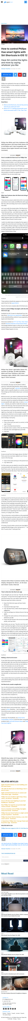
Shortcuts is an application (14, 315)
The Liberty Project (7, 1014)
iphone (11, 845)
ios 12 (11, 843)
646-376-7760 (7, 1001)
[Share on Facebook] (7, 75)
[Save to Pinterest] (20, 75)
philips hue (16, 843)
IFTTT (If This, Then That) (20, 322)
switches (17, 388)
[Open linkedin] (15, 1009)
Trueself (13, 1013)
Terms (19, 1019)
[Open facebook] (6, 1009)
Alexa (8, 709)
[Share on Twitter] (15, 75)
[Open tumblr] (13, 1009)
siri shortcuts (5, 843)
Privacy (15, 1019)
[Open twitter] (3, 1009)
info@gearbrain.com (8, 999)
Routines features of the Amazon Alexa (16, 323)
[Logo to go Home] (8, 2)
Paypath (22, 1013)
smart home (24, 843)
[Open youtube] (10, 1009)
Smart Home (4, 23)
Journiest (18, 1013)
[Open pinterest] (8, 1009)
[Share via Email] (24, 75)
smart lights (5, 845)
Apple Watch (15, 303)
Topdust (9, 1013)
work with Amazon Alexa (16, 721)
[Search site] (25, 2)
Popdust (4, 1013)
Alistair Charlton (5, 68)
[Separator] (3, 79)
